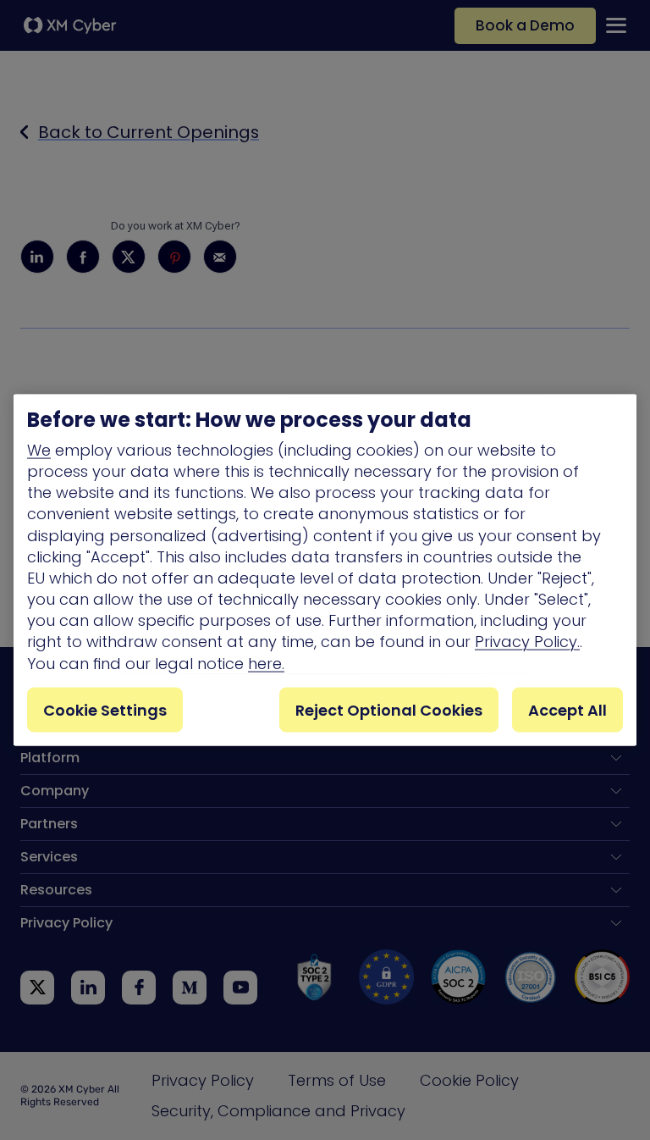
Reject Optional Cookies (388, 709)
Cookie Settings (105, 709)
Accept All (567, 709)
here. (266, 662)
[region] (325, 570)
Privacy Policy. (527, 641)
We (39, 449)
